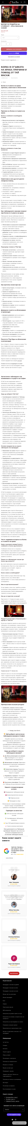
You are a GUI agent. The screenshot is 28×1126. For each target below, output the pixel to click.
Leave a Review (9, 858)
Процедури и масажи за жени (10, 987)
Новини (5, 1004)
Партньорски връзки (8, 1007)
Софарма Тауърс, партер (12, 1101)
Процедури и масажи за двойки (11, 984)
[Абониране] (22, 1109)
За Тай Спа (6, 1042)
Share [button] (4, 82)
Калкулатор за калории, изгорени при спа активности (13, 1017)
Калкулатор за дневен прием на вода (12, 1013)
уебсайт (20, 360)
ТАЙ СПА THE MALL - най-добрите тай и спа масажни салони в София (17, 849)
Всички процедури (7, 997)
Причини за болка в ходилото (10, 717)
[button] (2, 2)
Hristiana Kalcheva (14, 937)
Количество (3, 41)
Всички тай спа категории (9, 994)
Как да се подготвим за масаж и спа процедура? (12, 1032)
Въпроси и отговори (8, 1064)
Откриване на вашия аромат (10, 1025)
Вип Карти (5, 1082)
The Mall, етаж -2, (10, 1099)
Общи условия (6, 1055)
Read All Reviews (14, 973)
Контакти (5, 1048)
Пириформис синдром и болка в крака (13, 707)
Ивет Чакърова (14, 882)
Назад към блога (15, 730)
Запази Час (15, 670)
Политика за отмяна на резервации (12, 1079)
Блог (4, 1000)
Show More (19, 899)
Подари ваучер (5, 670)
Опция (2, 34)
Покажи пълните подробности (9, 60)
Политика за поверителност (10, 1061)
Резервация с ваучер (8, 1071)
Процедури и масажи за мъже (10, 991)
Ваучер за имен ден (8, 1068)
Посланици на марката (9, 1085)
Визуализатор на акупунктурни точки (12, 1028)
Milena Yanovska (14, 910)
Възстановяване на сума (9, 1089)
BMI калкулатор (7, 1010)
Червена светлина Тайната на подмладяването (10, 1075)
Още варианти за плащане (14, 56)
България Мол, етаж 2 (12, 1097)
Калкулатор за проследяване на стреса (13, 1021)
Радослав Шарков (14, 964)
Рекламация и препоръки (9, 1058)
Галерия (5, 1045)
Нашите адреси (7, 1051)
